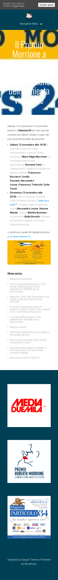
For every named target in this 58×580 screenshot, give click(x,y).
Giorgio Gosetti (18, 327)
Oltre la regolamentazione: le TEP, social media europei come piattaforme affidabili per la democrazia (28, 288)
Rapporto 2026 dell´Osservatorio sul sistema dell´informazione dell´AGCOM (29, 299)
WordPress (31, 563)
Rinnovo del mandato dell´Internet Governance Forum (28, 341)
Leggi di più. (18, 5)
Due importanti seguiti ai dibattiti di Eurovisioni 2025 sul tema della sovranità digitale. (28, 350)
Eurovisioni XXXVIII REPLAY (25, 357)
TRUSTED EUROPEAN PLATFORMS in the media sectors (30, 333)
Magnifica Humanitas (21, 278)
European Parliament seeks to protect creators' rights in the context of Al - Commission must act (30, 309)
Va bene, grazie (47, 5)
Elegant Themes (30, 559)
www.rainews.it (21, 236)
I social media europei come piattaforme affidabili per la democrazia (25, 319)
